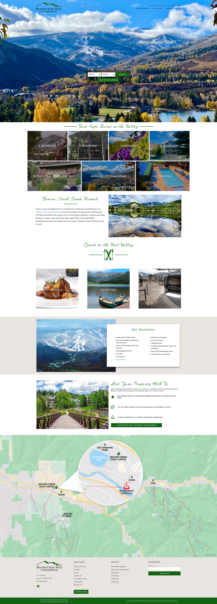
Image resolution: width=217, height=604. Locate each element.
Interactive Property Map (120, 570)
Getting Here (78, 582)
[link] (47, 146)
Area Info (169, 8)
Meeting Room (121, 359)
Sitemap (50, 601)
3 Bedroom (115, 579)
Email (153, 566)
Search (122, 74)
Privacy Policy (43, 601)
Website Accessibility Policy (61, 601)
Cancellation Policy (80, 579)
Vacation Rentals (143, 8)
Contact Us (77, 576)
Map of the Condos (108, 80)
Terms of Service (169, 601)
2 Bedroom (115, 576)
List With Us (157, 8)
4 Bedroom (115, 582)
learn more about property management (136, 425)
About (178, 8)
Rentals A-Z (78, 585)
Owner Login (81, 592)
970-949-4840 (41, 581)
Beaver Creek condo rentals (48, 212)
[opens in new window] (38, 586)
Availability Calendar (118, 567)
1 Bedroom (115, 573)
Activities (77, 570)
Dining (76, 573)
